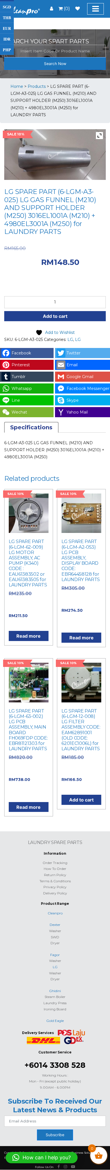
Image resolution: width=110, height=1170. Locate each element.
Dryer (55, 943)
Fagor (55, 955)
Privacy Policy (55, 887)
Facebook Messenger (88, 388)
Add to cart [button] (81, 800)
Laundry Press (55, 1003)
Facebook (21, 353)
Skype (73, 400)
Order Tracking (55, 863)
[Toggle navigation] (95, 9)
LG (70, 339)
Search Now (55, 63)
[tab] (31, 427)
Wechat (19, 412)
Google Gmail (80, 376)
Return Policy (55, 875)
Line (16, 400)
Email (72, 364)
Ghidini (55, 991)
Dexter (55, 925)
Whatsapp (22, 388)
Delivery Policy (55, 893)
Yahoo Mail (77, 412)
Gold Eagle (55, 1021)
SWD (55, 937)
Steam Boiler (55, 997)
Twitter (73, 353)
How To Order (55, 869)
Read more (28, 636)
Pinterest (21, 364)
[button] (42, 1157)
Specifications (31, 427)
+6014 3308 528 (55, 1065)
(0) (66, 8)
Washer (55, 931)
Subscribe (55, 1135)
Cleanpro (55, 913)
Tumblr (18, 376)
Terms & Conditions (55, 881)
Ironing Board (55, 1009)
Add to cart (55, 316)
